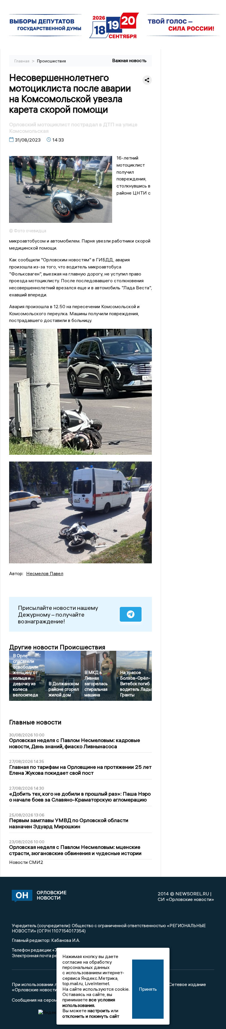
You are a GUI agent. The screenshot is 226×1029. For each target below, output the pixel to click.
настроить (99, 1010)
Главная (22, 61)
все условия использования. (88, 1002)
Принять (148, 989)
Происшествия (51, 61)
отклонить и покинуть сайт (90, 1016)
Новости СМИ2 (26, 862)
